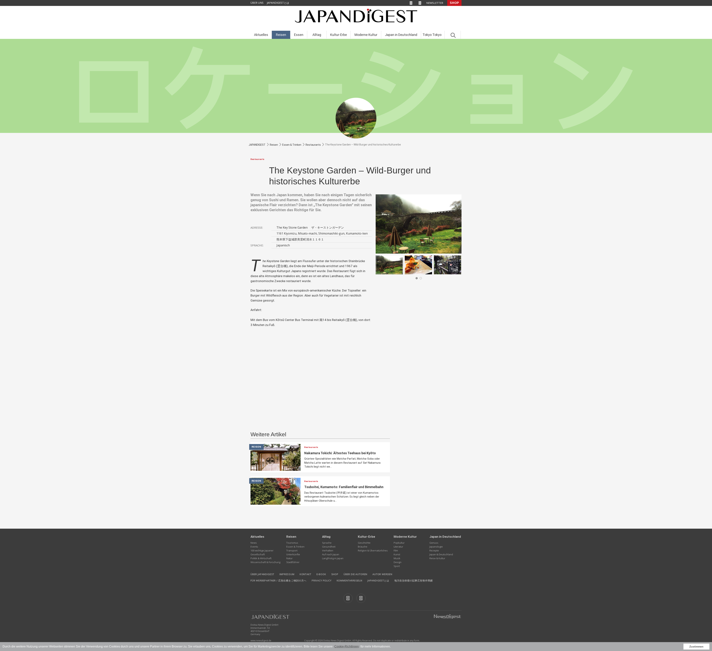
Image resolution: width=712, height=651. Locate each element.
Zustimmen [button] (696, 646)
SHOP (454, 2)
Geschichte (364, 542)
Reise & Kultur (437, 558)
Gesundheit (328, 546)
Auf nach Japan (330, 554)
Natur (289, 558)
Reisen (281, 35)
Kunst (397, 554)
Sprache (327, 542)
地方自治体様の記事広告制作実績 (413, 580)
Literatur (398, 546)
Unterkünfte (293, 554)
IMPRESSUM (286, 574)
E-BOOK (321, 574)
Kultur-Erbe (338, 35)
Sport (397, 566)
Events (254, 546)
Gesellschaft (257, 554)
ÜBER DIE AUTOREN (355, 574)
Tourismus (292, 542)
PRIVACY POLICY (322, 580)
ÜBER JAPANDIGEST (262, 574)
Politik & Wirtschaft (260, 558)
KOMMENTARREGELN (349, 580)
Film (396, 550)
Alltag (316, 35)
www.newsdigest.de (260, 640)
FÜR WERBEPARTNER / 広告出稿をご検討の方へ (278, 580)
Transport (291, 550)
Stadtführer (292, 562)
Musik (397, 558)
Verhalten (327, 550)
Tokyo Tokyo (432, 35)
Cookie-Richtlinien (346, 646)
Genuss (433, 542)
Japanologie (436, 546)
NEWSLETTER (434, 3)
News (253, 542)
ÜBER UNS (256, 2)
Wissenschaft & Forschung (265, 562)
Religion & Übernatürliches (373, 550)
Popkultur (399, 542)
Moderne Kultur (366, 35)
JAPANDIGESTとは (278, 2)
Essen (298, 35)
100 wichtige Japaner (261, 550)
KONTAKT (305, 574)
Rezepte (434, 550)
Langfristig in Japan (332, 558)
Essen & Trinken (295, 546)
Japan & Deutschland (441, 554)
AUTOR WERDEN (382, 574)
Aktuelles (261, 35)
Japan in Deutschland (401, 35)
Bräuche (362, 546)
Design (397, 562)
